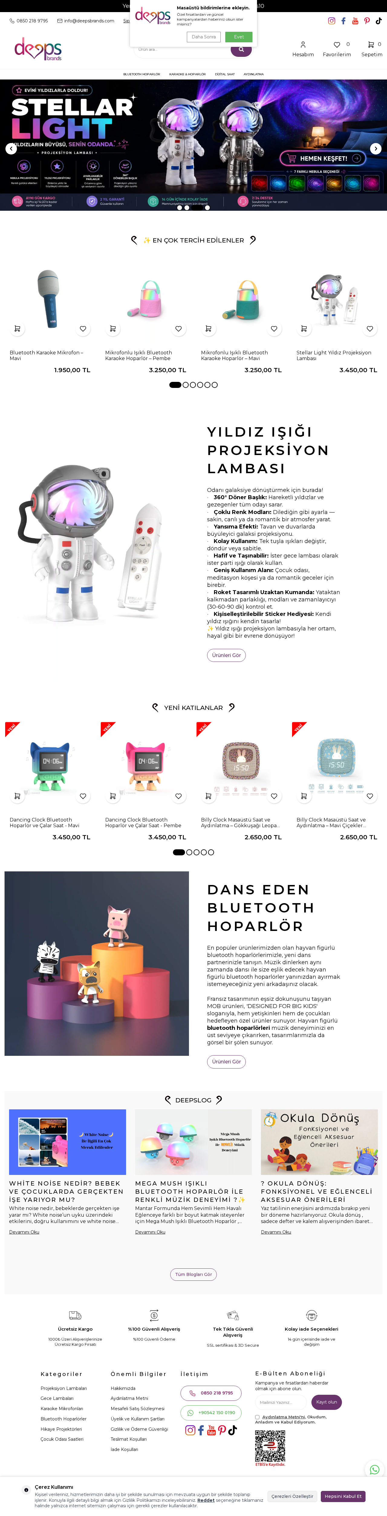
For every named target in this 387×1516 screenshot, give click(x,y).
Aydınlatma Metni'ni (283, 1416)
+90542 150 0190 (217, 1412)
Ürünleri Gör (226, 655)
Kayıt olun (326, 1402)
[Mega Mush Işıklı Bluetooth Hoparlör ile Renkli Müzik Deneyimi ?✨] (193, 1142)
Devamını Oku (24, 1232)
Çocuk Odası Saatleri (62, 1439)
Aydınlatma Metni (129, 1398)
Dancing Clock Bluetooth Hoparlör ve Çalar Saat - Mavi (45, 822)
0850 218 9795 (217, 1393)
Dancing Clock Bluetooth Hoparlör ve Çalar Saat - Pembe (143, 822)
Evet (239, 37)
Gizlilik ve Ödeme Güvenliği (139, 1429)
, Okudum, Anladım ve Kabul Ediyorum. (291, 1419)
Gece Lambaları (57, 1398)
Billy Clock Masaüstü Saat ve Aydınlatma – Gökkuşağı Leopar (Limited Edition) (240, 822)
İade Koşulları (124, 1449)
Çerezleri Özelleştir (292, 1496)
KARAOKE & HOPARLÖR (187, 74)
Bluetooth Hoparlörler (63, 1419)
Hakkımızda (123, 1388)
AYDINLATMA (254, 74)
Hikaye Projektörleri (61, 1429)
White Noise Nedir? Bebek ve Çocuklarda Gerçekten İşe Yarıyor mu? (66, 1191)
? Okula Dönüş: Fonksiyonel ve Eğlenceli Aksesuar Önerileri (317, 1191)
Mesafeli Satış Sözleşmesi (137, 1408)
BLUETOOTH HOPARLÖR (141, 74)
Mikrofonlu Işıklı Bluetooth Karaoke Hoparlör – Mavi (234, 355)
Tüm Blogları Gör (193, 1274)
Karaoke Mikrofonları (62, 1408)
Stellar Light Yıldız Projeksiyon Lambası (334, 355)
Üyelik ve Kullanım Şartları (137, 1419)
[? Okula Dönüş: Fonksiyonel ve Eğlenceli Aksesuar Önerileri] (319, 1142)
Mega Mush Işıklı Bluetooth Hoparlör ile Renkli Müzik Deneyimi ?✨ (190, 1191)
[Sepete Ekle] (17, 328)
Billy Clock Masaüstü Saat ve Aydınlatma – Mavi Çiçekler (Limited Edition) (331, 822)
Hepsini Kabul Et (343, 1496)
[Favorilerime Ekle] (82, 328)
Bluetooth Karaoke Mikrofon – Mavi (46, 355)
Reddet (206, 1500)
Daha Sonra (204, 37)
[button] (180, 208)
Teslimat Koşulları (129, 1439)
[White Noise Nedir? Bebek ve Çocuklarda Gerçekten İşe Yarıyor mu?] (67, 1142)
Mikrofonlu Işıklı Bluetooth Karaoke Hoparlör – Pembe (138, 355)
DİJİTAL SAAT (225, 74)
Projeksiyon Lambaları (64, 1388)
